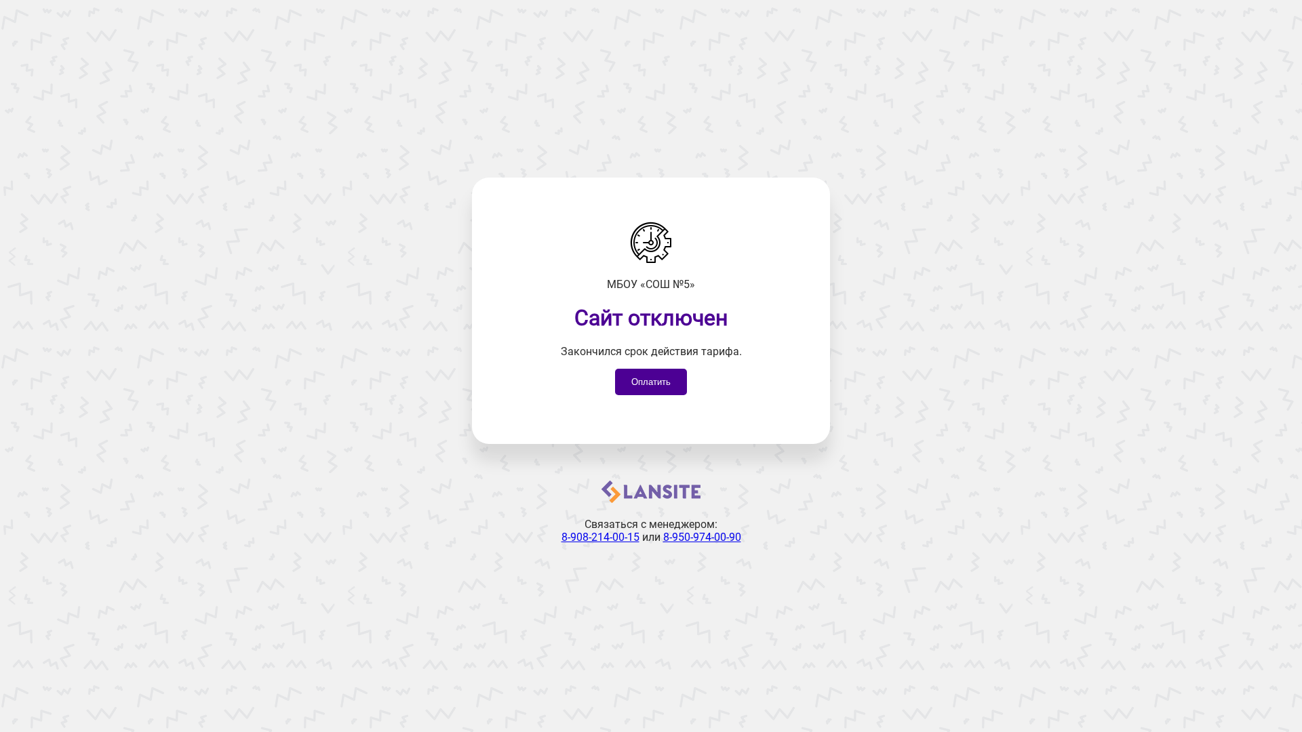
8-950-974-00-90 (702, 537)
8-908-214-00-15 (600, 537)
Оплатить (651, 382)
